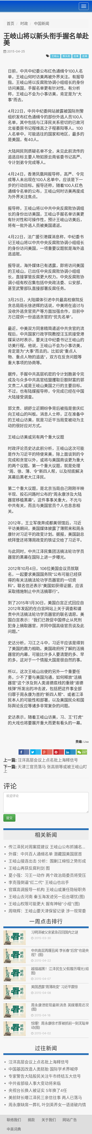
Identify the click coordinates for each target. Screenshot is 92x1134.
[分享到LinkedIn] (70, 752)
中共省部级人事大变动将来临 (34, 1083)
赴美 (84, 56)
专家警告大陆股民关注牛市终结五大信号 (44, 1076)
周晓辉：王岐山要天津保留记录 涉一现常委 (47, 911)
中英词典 (14, 1129)
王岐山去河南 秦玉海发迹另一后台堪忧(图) (46, 896)
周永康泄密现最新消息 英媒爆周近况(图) (60, 1007)
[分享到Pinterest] (58, 752)
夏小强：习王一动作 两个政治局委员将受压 (47, 875)
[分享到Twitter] (35, 752)
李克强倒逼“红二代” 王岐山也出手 (38, 882)
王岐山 (55, 56)
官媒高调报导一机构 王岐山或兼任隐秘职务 (47, 889)
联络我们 (14, 1120)
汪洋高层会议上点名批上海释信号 (48, 760)
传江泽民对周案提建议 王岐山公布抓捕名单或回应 (48, 847)
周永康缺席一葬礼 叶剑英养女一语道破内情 (47, 1104)
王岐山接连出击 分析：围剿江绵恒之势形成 (47, 861)
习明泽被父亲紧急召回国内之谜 (54, 932)
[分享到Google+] (47, 752)
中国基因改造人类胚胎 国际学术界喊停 (43, 1069)
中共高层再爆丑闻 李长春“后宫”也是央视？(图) (60, 952)
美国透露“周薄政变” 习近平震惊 (54, 986)
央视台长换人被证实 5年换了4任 (37, 1090)
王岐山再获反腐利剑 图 (29, 868)
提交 (9, 818)
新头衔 (66, 56)
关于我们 (49, 1120)
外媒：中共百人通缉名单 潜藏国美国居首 (45, 854)
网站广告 (70, 1120)
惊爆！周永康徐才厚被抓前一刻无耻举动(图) (60, 1025)
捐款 (31, 1120)
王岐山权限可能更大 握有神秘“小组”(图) (44, 904)
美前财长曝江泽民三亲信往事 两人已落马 (45, 1097)
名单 (76, 56)
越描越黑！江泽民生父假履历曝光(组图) (60, 970)
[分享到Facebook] (24, 752)
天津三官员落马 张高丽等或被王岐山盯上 (45, 769)
